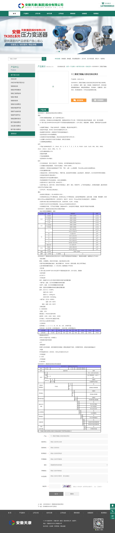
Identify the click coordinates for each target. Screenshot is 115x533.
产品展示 (26, 13)
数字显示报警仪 (16, 129)
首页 (67, 66)
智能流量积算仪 (16, 118)
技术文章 (49, 13)
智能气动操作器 (16, 111)
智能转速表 (14, 100)
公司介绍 (37, 13)
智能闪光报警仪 (16, 104)
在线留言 (84, 13)
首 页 (9, 513)
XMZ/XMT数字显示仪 (17, 82)
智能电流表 (14, 86)
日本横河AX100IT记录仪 (50, 506)
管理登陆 (56, 526)
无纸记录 (88, 66)
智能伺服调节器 (16, 108)
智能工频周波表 (16, 93)
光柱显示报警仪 (16, 126)
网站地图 (62, 526)
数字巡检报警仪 (16, 122)
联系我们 (96, 13)
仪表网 (51, 526)
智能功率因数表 (16, 90)
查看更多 (14, 133)
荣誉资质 (72, 13)
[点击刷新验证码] (66, 486)
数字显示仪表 (80, 66)
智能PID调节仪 (15, 115)
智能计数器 (14, 97)
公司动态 (61, 13)
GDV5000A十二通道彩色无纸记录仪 (53, 504)
